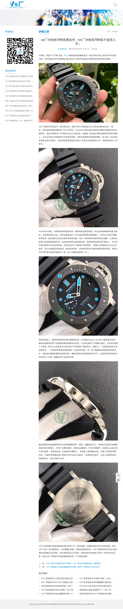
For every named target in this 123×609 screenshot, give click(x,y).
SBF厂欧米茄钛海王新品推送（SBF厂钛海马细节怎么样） (20, 106)
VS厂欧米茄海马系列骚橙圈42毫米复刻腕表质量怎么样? (96, 582)
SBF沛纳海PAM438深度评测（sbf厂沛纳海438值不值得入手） (58, 586)
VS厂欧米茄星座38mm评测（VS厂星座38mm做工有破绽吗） (58, 590)
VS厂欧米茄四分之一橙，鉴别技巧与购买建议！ (20, 121)
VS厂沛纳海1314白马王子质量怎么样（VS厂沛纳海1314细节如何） (58, 582)
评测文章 (63, 49)
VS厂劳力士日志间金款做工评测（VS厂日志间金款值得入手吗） (20, 111)
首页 (108, 31)
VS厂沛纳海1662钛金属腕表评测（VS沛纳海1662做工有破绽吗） (58, 593)
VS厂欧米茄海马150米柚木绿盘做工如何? (20, 91)
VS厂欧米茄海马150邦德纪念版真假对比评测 (20, 96)
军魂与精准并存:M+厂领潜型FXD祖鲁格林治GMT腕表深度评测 (96, 593)
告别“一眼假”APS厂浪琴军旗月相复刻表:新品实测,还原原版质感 (20, 101)
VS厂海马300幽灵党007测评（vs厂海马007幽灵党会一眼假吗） (74, 563)
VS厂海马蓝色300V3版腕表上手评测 (19, 76)
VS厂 (66, 55)
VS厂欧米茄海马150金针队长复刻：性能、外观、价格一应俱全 (20, 81)
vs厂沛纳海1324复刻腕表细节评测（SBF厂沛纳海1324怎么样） (73, 567)
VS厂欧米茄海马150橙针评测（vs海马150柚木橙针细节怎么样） (96, 578)
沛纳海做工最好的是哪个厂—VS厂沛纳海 (96, 590)
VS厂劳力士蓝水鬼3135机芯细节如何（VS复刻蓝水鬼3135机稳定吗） (96, 586)
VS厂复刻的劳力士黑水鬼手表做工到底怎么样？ (58, 578)
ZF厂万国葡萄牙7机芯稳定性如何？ (18, 116)
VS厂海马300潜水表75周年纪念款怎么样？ (20, 86)
